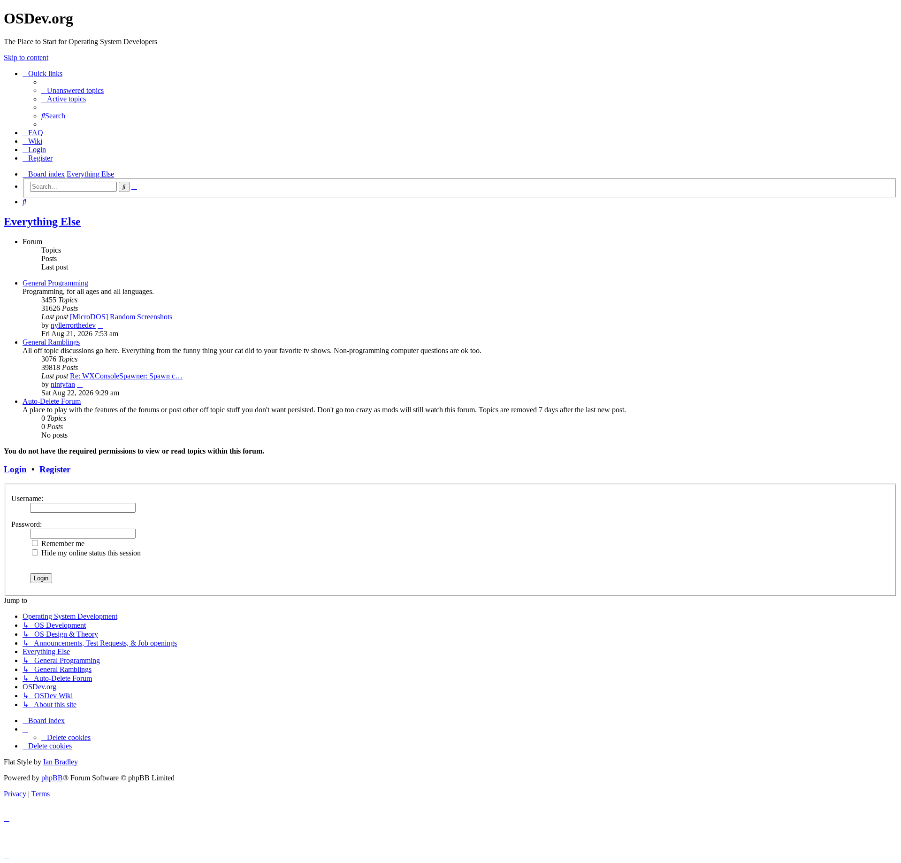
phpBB (52, 778)
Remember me (61, 543)
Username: (27, 498)
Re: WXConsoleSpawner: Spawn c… (126, 376)
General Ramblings (51, 342)
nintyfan (63, 384)
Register (54, 469)
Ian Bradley (60, 762)
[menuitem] (72, 90)
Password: (26, 524)
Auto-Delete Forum (52, 401)
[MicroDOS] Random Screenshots (121, 317)
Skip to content (26, 58)
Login (15, 469)
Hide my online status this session (90, 553)
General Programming (55, 283)
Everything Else (42, 222)
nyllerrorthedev (73, 325)
